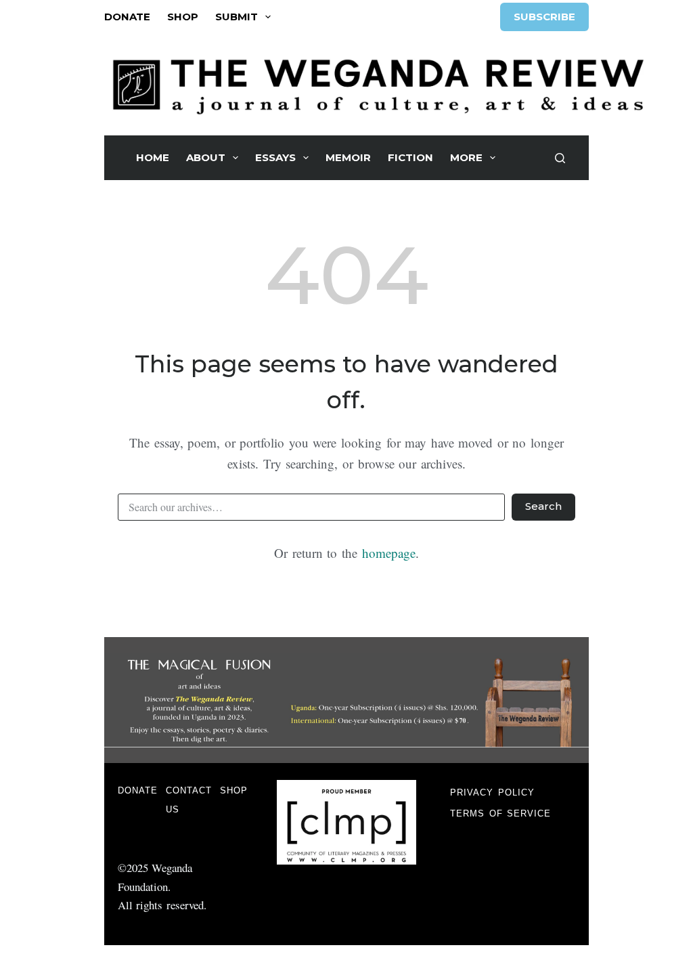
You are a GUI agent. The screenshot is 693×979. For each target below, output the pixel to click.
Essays (275, 157)
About (205, 157)
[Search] (560, 158)
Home (152, 157)
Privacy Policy (492, 792)
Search (543, 506)
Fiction (410, 157)
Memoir (348, 157)
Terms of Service (501, 813)
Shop (182, 16)
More (466, 157)
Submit (236, 16)
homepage (389, 552)
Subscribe (544, 16)
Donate (127, 16)
